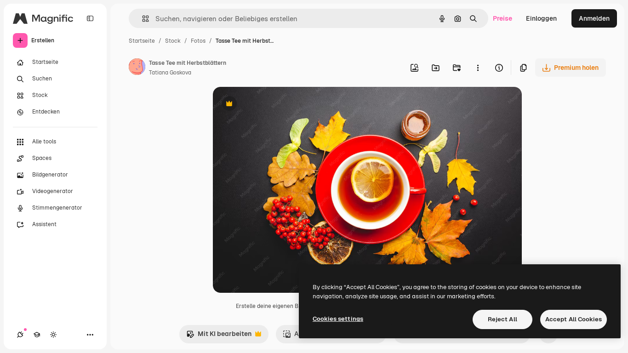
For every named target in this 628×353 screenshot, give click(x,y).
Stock (173, 41)
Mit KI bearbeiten (218, 336)
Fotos (198, 41)
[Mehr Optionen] (477, 67)
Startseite (142, 41)
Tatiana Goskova (170, 72)
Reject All (502, 319)
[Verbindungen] (20, 334)
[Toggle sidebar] (90, 18)
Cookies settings (338, 319)
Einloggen (541, 18)
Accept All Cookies (573, 319)
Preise (502, 18)
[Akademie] (36, 334)
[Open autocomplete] (141, 18)
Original (272, 104)
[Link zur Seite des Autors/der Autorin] (137, 68)
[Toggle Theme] (53, 334)
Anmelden (594, 18)
